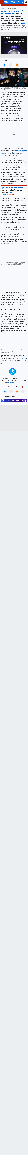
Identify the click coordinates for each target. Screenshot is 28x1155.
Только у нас (14, 5)
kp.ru (25, 387)
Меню (2, 2)
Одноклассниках (20, 359)
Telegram (4, 364)
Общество (3, 8)
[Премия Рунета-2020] (14, 1)
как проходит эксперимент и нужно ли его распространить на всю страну (14, 190)
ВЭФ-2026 (8, 5)
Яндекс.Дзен (20, 362)
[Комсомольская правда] (8, 2)
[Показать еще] (23, 65)
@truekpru (10, 382)
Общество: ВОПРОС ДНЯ (9, 396)
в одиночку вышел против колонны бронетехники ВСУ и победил (14, 152)
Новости (3, 5)
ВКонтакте (4, 360)
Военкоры (21, 5)
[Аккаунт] (26, 2)
